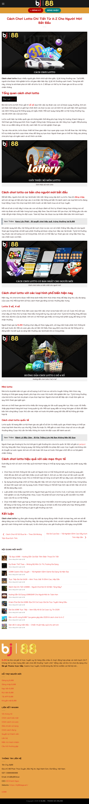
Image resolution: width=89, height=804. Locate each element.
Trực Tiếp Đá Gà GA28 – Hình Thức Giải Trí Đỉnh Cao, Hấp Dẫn (34, 579)
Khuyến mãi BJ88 (9, 700)
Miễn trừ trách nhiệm (10, 742)
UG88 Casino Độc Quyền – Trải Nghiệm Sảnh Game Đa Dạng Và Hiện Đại (39, 572)
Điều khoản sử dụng (10, 726)
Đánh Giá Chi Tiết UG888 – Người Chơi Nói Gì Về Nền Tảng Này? (35, 587)
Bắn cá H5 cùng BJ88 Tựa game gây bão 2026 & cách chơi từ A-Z (36, 617)
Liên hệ (5, 738)
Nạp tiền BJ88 (8, 688)
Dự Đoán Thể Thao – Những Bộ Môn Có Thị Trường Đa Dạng (34, 564)
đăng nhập (79, 197)
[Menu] (3, 4)
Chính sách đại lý (9, 730)
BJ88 (20, 325)
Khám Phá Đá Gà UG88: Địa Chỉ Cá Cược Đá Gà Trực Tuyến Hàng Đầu (38, 602)
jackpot (82, 444)
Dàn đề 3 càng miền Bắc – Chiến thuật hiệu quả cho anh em (34, 625)
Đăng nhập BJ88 (9, 684)
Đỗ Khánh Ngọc (12, 781)
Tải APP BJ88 (7, 696)
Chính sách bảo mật (10, 718)
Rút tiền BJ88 (7, 692)
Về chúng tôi (7, 714)
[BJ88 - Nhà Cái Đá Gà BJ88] (44, 3)
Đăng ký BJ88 (8, 680)
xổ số (31, 105)
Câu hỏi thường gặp (10, 746)
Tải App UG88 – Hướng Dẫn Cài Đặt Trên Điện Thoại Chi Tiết (34, 557)
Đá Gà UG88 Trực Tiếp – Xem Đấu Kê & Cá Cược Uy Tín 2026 (34, 610)
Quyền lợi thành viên (10, 734)
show (13, 99)
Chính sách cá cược (10, 722)
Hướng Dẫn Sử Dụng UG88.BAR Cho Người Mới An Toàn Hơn (33, 594)
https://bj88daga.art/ (18, 785)
